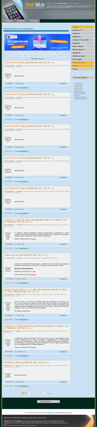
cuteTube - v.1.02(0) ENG (15, 220)
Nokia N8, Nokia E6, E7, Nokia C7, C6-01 (50, 224)
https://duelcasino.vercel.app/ (64, 412)
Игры (38, 258)
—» (44, 393)
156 (38, 393)
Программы (25, 224)
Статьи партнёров (42, 417)
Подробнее (63, 83)
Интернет (33, 224)
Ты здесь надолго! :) (58, 3)
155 (34, 393)
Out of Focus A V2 (12, 158)
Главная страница (8, 417)
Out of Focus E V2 (12, 188)
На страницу (49, 393)
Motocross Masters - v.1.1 (80, 91)
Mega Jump (9, 255)
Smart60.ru (19, 420)
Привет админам (33, 417)
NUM (66, 52)
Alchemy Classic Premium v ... (81, 96)
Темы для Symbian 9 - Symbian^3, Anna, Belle (56, 65)
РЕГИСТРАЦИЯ (16, 417)
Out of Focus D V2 (12, 63)
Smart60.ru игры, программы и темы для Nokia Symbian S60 (18, 28)
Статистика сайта (25, 417)
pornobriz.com (51, 412)
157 (41, 393)
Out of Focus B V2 (12, 126)
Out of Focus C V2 (12, 94)
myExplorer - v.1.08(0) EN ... (81, 98)
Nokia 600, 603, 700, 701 (39, 63)
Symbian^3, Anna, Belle (29, 258)
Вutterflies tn (10, 363)
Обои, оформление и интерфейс (31, 65)
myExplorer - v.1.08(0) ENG (16, 326)
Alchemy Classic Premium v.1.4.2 (18, 290)
